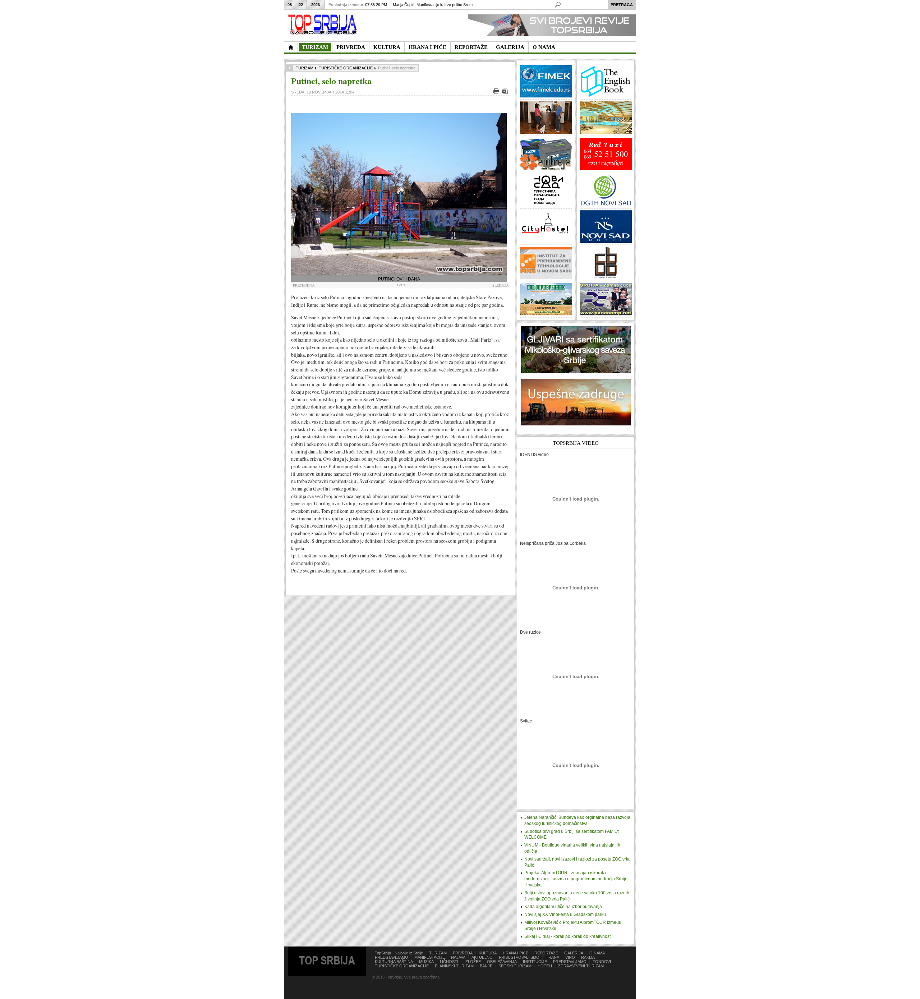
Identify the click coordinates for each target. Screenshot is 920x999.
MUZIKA (426, 961)
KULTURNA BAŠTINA (394, 961)
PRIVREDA (463, 953)
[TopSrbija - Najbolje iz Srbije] (291, 47)
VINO (570, 957)
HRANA (552, 957)
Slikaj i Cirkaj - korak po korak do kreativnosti (568, 936)
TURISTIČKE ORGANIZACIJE (346, 68)
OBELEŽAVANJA (502, 961)
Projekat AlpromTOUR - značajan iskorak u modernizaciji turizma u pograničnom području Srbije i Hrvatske (577, 879)
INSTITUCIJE (535, 961)
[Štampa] (497, 92)
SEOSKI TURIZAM (515, 966)
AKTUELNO (482, 957)
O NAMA (597, 953)
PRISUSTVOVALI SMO (519, 957)
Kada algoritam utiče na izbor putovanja (563, 906)
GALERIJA (573, 953)
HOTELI (545, 966)
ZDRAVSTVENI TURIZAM (581, 966)
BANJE (486, 966)
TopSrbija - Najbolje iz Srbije (399, 953)
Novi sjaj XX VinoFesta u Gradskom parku (565, 914)
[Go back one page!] (289, 68)
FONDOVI (602, 961)
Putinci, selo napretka (331, 80)
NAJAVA (458, 957)
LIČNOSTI (449, 961)
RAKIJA (588, 957)
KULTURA (488, 953)
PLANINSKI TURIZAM (454, 966)
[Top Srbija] (324, 24)
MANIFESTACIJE (429, 957)
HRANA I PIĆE (515, 953)
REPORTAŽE (546, 953)
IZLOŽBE (472, 961)
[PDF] (506, 92)
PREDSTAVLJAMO (391, 957)
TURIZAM (304, 68)
